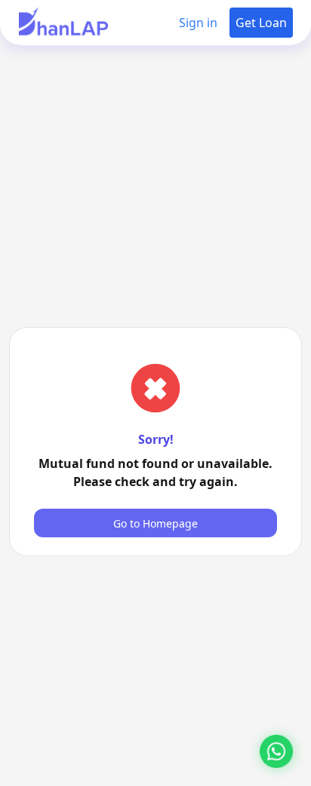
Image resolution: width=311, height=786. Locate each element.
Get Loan (261, 22)
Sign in (198, 22)
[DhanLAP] (63, 22)
